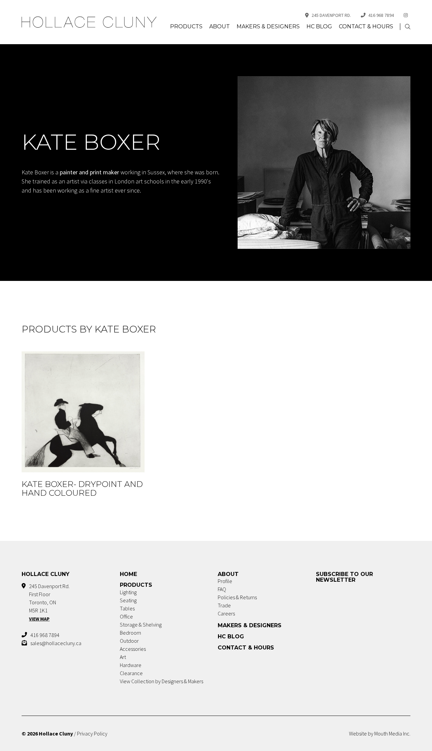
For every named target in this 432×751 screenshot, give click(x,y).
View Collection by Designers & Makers (161, 681)
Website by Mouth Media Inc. (379, 733)
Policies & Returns (237, 597)
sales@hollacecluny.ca (55, 643)
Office (126, 616)
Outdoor (129, 640)
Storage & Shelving (141, 624)
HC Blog (319, 26)
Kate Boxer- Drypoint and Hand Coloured (82, 488)
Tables (127, 608)
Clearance (131, 673)
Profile (225, 581)
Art (123, 657)
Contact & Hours (366, 26)
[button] (407, 26)
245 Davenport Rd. (331, 15)
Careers (226, 613)
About (219, 26)
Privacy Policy (92, 733)
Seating (128, 600)
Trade (224, 605)
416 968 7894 (381, 15)
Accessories (133, 648)
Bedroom (130, 632)
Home (128, 574)
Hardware (130, 665)
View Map (39, 619)
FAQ (222, 589)
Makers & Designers (268, 26)
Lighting (128, 592)
